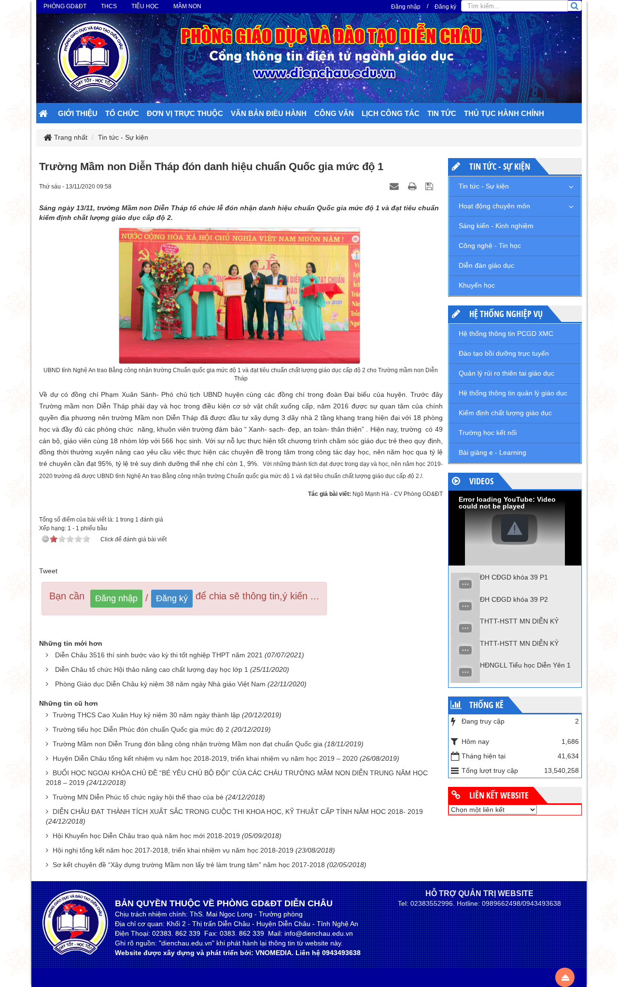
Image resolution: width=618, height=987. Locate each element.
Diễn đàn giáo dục (486, 265)
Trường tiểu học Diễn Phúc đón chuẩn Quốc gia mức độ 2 (141, 729)
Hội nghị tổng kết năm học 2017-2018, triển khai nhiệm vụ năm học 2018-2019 (173, 850)
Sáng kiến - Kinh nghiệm (496, 226)
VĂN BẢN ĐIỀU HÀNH (269, 113)
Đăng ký (445, 6)
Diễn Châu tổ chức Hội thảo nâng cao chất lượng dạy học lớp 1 (151, 669)
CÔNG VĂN (334, 113)
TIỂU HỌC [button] (145, 6)
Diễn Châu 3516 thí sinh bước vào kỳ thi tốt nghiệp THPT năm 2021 (159, 655)
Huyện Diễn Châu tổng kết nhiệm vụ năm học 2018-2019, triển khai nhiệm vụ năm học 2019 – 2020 (205, 758)
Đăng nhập (406, 6)
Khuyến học (477, 285)
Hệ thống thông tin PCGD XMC (506, 333)
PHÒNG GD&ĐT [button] (64, 6)
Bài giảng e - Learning (492, 452)
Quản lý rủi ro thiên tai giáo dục (506, 373)
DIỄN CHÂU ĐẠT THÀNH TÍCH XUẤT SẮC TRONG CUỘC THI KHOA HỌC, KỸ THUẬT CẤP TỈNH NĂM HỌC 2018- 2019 (238, 811)
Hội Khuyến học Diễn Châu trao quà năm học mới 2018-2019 (146, 836)
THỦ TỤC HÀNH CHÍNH (504, 113)
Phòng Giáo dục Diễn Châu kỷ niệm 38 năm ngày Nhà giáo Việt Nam (160, 684)
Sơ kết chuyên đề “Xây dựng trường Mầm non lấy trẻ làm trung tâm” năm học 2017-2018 (189, 865)
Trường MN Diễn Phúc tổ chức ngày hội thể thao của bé (138, 797)
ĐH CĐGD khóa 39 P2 (514, 599)
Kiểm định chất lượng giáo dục (505, 413)
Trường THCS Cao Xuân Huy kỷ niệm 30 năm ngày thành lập (146, 715)
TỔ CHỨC (122, 113)
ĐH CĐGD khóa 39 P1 (514, 577)
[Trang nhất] (44, 114)
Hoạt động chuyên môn (494, 206)
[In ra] (413, 186)
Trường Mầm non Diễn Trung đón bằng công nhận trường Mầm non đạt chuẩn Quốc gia (188, 744)
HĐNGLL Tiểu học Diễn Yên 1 (525, 665)
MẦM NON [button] (187, 6)
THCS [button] (109, 6)
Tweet (48, 571)
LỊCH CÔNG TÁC (391, 113)
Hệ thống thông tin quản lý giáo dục (513, 393)
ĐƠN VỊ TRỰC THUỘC (185, 113)
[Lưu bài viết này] (430, 186)
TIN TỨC (441, 113)
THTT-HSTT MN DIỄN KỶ (519, 621)
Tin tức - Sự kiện (484, 186)
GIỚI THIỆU (78, 113)
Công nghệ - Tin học (490, 245)
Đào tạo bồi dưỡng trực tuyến (504, 353)
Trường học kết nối (488, 432)
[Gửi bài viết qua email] (395, 186)
